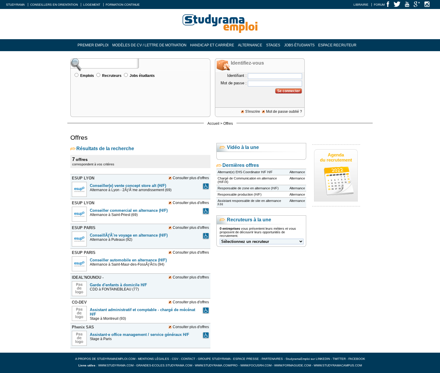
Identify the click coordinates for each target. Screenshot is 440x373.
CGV (175, 358)
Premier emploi (93, 45)
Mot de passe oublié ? (284, 111)
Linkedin (323, 358)
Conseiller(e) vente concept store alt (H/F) (128, 185)
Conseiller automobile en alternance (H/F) (128, 260)
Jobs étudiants (299, 45)
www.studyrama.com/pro (216, 365)
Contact (188, 358)
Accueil (213, 123)
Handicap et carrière (212, 45)
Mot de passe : (234, 83)
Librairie (360, 4)
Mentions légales (153, 358)
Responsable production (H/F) (240, 194)
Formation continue (123, 4)
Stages (273, 45)
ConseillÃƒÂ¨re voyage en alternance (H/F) (129, 235)
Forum (379, 4)
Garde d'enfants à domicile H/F (118, 285)
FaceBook (356, 358)
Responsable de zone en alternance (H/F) (248, 188)
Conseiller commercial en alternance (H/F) (129, 210)
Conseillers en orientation (54, 4)
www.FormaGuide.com (292, 365)
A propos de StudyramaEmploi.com (105, 358)
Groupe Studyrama (214, 358)
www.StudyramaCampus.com (338, 365)
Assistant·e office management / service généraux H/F (139, 334)
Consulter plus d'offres (191, 178)
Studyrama (15, 4)
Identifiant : (237, 75)
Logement (91, 4)
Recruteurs (111, 76)
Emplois (87, 76)
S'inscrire (252, 111)
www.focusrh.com (255, 365)
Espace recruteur (337, 45)
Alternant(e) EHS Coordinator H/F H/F (245, 172)
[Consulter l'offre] (80, 199)
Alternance (250, 45)
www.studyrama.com (115, 365)
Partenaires (272, 358)
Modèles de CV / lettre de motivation (149, 45)
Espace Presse (246, 358)
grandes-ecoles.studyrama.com (164, 365)
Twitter (340, 358)
